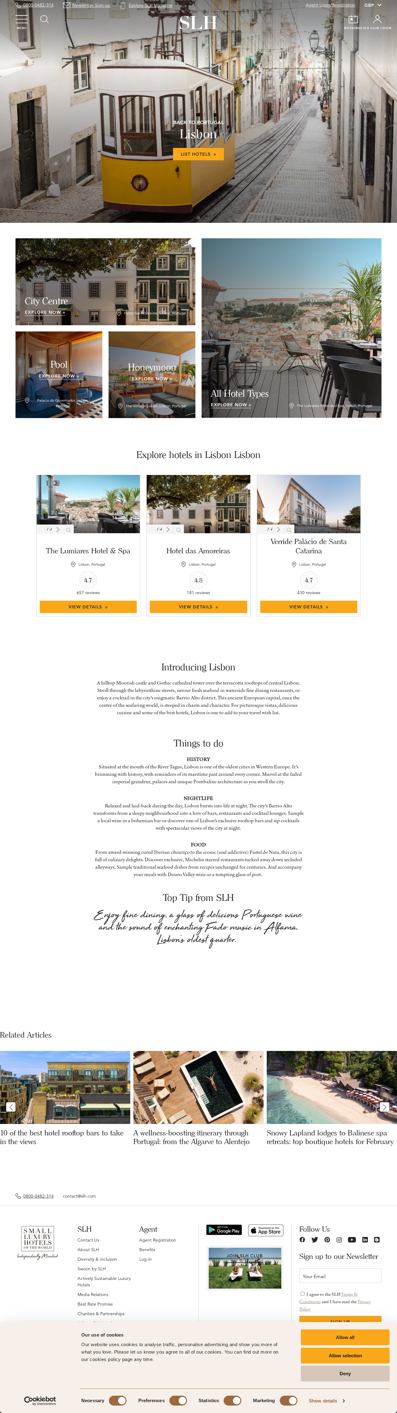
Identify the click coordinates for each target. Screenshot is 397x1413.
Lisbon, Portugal (91, 564)
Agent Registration (157, 1240)
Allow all (345, 1337)
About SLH (88, 1249)
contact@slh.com (79, 1196)
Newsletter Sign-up (91, 5)
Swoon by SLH (92, 1269)
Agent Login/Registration (330, 5)
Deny (345, 1373)
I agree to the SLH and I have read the (335, 1301)
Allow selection (345, 1355)
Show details (323, 1400)
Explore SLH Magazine (150, 5)
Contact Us (88, 1240)
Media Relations (93, 1294)
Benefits (147, 1249)
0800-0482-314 (38, 5)
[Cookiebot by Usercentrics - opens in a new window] (40, 1401)
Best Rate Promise (95, 1304)
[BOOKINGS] (353, 19)
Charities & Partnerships (101, 1313)
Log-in (145, 1259)
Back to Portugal (198, 122)
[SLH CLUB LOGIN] (377, 19)
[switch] (178, 1401)
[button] (58, 529)
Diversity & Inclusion (97, 1259)
